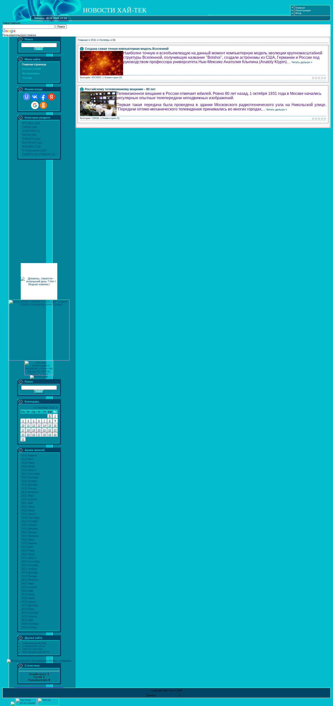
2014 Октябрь (30, 612)
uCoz (184, 695)
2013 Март (27, 583)
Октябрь (104, 40)
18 (28, 430)
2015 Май (27, 619)
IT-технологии (30, 150)
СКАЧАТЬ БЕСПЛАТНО (36, 154)
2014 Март (27, 609)
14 (44, 425)
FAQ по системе (32, 648)
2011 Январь (29, 488)
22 (49, 430)
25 (28, 434)
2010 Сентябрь (30, 473)
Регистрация (303, 10)
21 (44, 430)
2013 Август (28, 601)
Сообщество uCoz (33, 646)
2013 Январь (29, 576)
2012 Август (28, 557)
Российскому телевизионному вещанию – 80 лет (120, 89)
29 (49, 434)
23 (55, 430)
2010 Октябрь (30, 477)
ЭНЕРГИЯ (28, 130)
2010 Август (28, 470)
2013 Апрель (29, 587)
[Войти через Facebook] (43, 96)
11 (28, 425)
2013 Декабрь (29, 605)
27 (39, 434)
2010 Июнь (28, 462)
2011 (93, 40)
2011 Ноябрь (29, 524)
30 (55, 434)
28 (44, 434)
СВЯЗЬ (26, 127)
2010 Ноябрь (29, 481)
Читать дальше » (301, 62)
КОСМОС (28, 123)
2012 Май (27, 546)
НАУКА (26, 134)
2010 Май (27, 459)
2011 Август (28, 513)
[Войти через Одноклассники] (43, 105)
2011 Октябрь (29, 521)
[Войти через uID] (26, 96)
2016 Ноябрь (29, 627)
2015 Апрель (29, 616)
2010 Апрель (29, 455)
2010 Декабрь (29, 484)
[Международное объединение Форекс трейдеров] (39, 660)
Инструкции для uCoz (35, 651)
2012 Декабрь (29, 572)
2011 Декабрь (29, 528)
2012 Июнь (28, 550)
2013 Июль (28, 598)
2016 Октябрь (30, 623)
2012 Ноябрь (29, 568)
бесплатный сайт (167, 695)
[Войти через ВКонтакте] (35, 96)
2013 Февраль (30, 579)
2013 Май (27, 590)
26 (33, 434)
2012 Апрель (29, 543)
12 (33, 425)
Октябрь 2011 (46, 407)
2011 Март (27, 495)
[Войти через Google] (35, 105)
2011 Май (27, 502)
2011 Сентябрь (30, 517)
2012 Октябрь (30, 565)
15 (49, 425)
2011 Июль (28, 510)
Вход (298, 13)
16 (55, 425)
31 (22, 439)
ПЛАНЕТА (28, 138)
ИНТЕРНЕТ (29, 142)
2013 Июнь (28, 594)
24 (22, 434)
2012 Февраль (30, 535)
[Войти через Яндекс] (51, 96)
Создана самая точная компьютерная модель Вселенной (126, 48)
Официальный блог (34, 643)
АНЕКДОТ (28, 146)
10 (22, 425)
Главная (300, 7)
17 (22, 430)
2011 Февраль (30, 491)
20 (39, 430)
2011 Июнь (28, 506)
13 (39, 425)
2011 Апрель (29, 499)
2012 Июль (28, 554)
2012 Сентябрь (30, 561)
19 (33, 430)
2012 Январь (29, 532)
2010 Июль (28, 466)
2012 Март (27, 539)
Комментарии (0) (113, 77)
